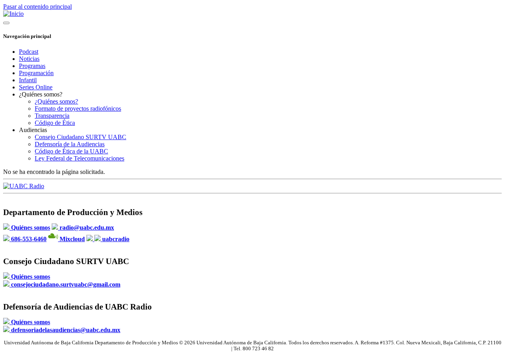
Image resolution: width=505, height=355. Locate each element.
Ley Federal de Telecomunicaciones (79, 158)
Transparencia (52, 115)
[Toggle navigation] (6, 23)
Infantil (28, 80)
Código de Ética (55, 122)
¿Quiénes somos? (56, 101)
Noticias (29, 58)
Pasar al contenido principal (37, 6)
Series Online (35, 87)
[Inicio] (13, 13)
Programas (32, 65)
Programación (36, 73)
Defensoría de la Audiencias (70, 144)
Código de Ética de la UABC (71, 151)
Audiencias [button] (33, 130)
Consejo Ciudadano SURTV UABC (80, 137)
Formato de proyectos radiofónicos (78, 108)
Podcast (28, 51)
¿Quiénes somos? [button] (40, 94)
